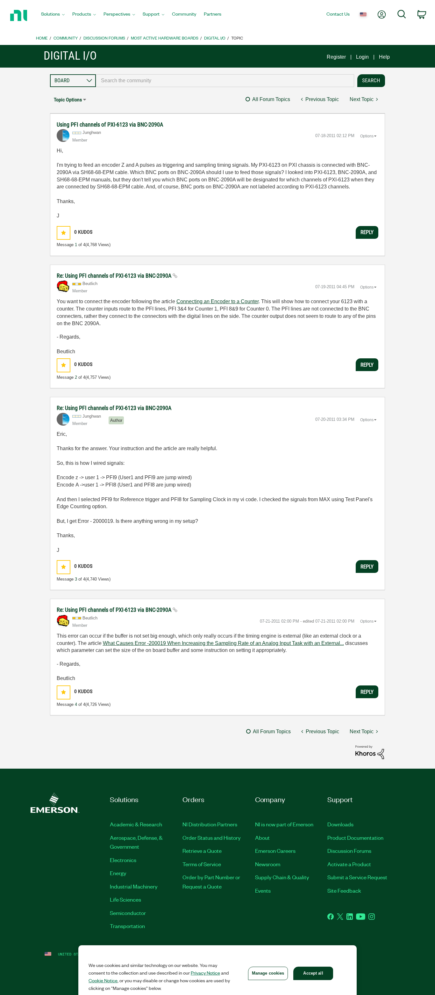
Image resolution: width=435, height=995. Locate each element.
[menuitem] (52, 15)
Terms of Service (201, 863)
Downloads (340, 824)
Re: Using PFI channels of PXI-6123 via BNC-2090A (115, 275)
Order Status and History (211, 837)
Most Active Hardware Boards (164, 38)
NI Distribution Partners (209, 824)
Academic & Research (136, 824)
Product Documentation (355, 837)
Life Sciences (125, 899)
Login (362, 57)
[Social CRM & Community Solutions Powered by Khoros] (369, 752)
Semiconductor (128, 912)
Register (336, 57)
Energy (118, 872)
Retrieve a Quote (202, 850)
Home (42, 38)
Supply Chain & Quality (282, 877)
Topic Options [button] (68, 100)
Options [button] (367, 136)
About (262, 837)
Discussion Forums (104, 38)
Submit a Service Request (357, 877)
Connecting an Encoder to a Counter (217, 301)
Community (65, 38)
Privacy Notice (205, 972)
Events (263, 890)
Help (384, 57)
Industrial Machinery (134, 886)
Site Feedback (344, 890)
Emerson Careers (275, 850)
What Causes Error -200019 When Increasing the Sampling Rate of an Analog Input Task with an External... (223, 643)
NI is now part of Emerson (284, 824)
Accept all (313, 973)
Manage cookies (268, 973)
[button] (63, 232)
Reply (367, 232)
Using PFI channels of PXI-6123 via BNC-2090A (110, 124)
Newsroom (267, 863)
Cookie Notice (103, 980)
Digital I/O (214, 38)
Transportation (127, 925)
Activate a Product (349, 863)
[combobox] (225, 80)
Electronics (123, 859)
